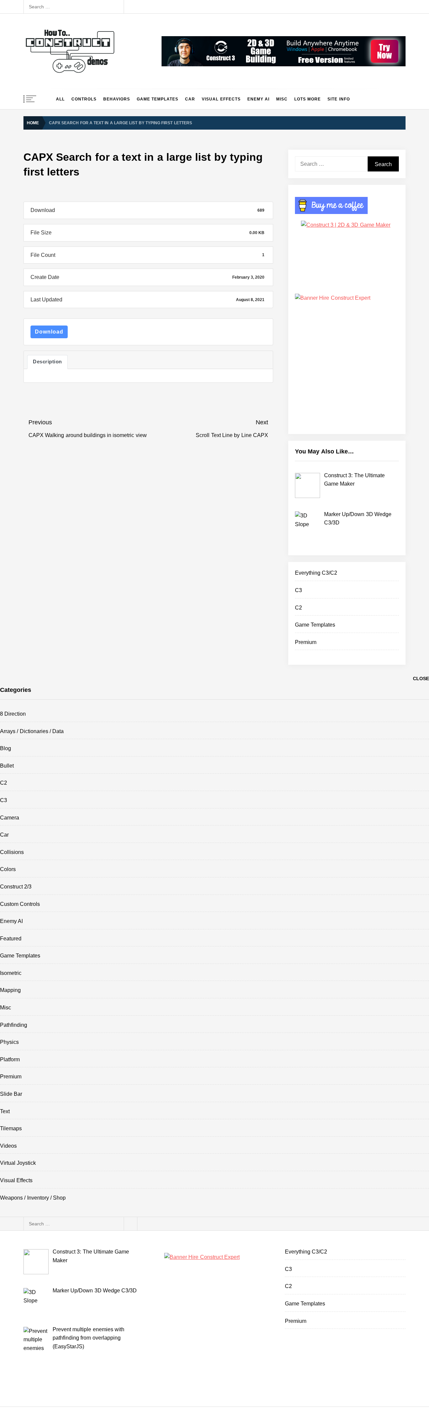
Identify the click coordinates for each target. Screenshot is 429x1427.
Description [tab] (47, 361)
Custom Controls (20, 904)
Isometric (10, 973)
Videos (8, 1146)
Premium (305, 642)
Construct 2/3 (16, 886)
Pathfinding (13, 1025)
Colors (8, 869)
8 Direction (13, 714)
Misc (282, 99)
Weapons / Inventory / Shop (33, 1198)
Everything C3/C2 (316, 573)
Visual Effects (221, 99)
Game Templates (157, 99)
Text (5, 1111)
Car (190, 99)
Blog (5, 748)
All (60, 99)
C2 (298, 608)
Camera (9, 817)
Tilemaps (11, 1128)
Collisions (12, 852)
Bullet (7, 766)
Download (49, 332)
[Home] (46, 99)
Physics (9, 1042)
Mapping (10, 990)
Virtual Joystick (18, 1163)
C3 (298, 590)
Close (421, 678)
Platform (10, 1059)
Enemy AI (258, 99)
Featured (10, 938)
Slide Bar (11, 1094)
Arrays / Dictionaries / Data (32, 731)
